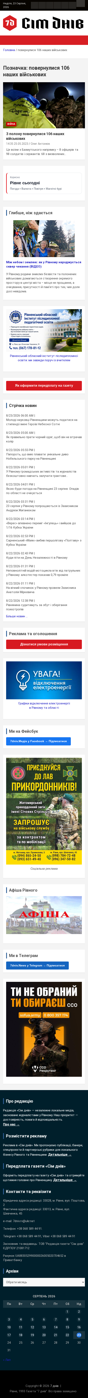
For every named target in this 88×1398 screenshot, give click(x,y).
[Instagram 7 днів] (42, 5)
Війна (11, 124)
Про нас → (11, 1124)
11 (20, 1327)
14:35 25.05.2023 (17, 143)
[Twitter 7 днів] (57, 5)
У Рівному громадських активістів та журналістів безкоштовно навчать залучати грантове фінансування (41, 474)
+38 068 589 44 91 (29, 1229)
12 (32, 1327)
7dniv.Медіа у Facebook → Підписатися (38, 741)
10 (9, 1327)
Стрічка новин (23, 405)
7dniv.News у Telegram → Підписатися (37, 965)
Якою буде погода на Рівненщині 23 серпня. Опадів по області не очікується (42, 491)
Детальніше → (60, 1154)
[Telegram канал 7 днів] (65, 5)
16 (79, 1327)
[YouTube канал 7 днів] (72, 5)
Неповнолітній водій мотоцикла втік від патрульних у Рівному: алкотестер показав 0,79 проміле (43, 573)
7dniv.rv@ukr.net (24, 1221)
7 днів (54, 1386)
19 (32, 1335)
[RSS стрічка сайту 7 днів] (49, 5)
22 (67, 1335)
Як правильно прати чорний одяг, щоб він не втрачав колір (44, 439)
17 (9, 1335)
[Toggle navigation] (8, 40)
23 (79, 1335)
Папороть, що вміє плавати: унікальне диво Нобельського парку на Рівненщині (37, 456)
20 (44, 1335)
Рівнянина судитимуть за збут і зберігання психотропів (36, 607)
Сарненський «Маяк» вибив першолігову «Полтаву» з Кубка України (43, 543)
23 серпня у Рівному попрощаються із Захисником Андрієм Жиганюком (42, 508)
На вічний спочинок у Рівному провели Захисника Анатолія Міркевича (41, 590)
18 (20, 1335)
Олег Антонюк (40, 143)
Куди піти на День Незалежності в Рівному (36, 557)
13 (44, 1327)
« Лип (7, 1360)
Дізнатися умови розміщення (44, 644)
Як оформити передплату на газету (44, 385)
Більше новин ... (17, 616)
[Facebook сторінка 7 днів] (34, 5)
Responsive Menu (80, 3)
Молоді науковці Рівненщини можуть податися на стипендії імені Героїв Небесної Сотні (41, 422)
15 (67, 1327)
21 (55, 1335)
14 (55, 1327)
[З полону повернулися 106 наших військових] (44, 105)
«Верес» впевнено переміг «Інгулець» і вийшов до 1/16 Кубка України (41, 525)
